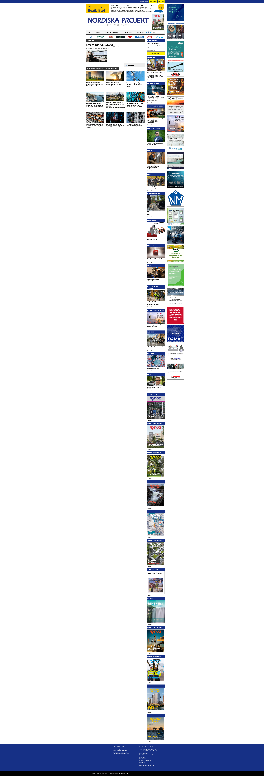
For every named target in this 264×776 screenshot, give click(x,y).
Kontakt (98, 32)
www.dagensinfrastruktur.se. (120, 752)
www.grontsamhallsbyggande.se (121, 753)
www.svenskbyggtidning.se (120, 750)
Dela (126, 65)
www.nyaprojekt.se (118, 749)
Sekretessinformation (124, 773)
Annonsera (161, 1)
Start (88, 32)
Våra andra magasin (111, 32)
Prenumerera (153, 1)
